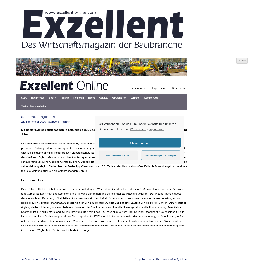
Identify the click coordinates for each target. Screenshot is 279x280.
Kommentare (151, 97)
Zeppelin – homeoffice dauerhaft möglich (160, 259)
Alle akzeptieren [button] (140, 142)
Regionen (78, 97)
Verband (135, 97)
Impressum (159, 88)
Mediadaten (138, 88)
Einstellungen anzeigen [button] (160, 155)
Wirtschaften (119, 97)
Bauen (52, 97)
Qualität (103, 97)
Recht (91, 97)
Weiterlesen (138, 129)
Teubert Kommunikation (34, 106)
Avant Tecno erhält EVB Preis (40, 259)
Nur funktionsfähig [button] (118, 155)
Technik (65, 97)
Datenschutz (179, 88)
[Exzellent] (101, 53)
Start (24, 97)
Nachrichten (37, 97)
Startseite (54, 121)
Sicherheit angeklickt (38, 117)
